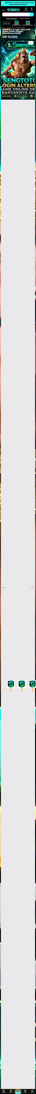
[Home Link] (13, 10)
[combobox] (16, 14)
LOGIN (10, 1092)
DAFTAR (18, 1092)
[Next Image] (31, 587)
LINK (25, 1092)
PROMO (3, 1092)
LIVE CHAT (32, 1092)
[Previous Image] (4, 587)
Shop (3, 10)
